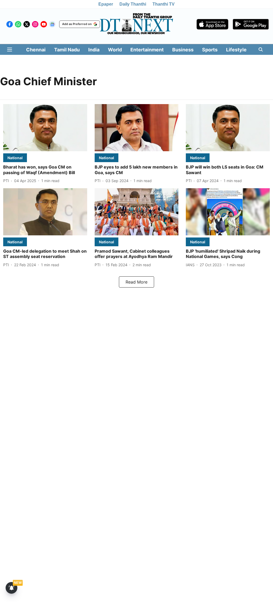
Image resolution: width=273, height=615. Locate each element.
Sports (210, 49)
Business (183, 49)
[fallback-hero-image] (45, 127)
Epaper (105, 4)
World (115, 49)
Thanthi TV (163, 4)
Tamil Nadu (67, 49)
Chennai (36, 49)
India (93, 49)
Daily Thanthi (132, 4)
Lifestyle (236, 49)
